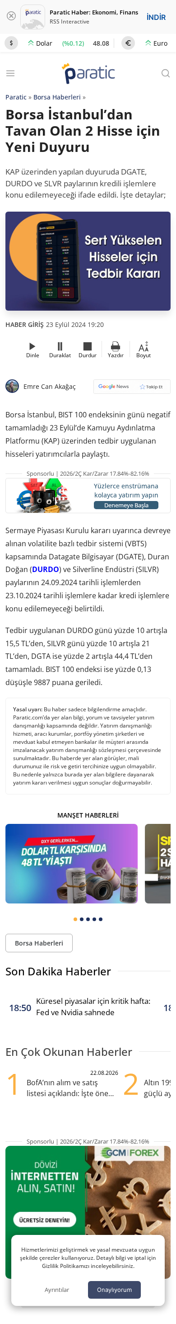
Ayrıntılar (57, 1290)
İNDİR (156, 17)
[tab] (75, 919)
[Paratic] (88, 74)
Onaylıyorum (114, 1289)
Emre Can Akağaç (49, 386)
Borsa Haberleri (57, 97)
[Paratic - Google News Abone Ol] (132, 389)
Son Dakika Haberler (58, 971)
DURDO (45, 569)
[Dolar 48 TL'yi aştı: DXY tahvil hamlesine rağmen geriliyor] (71, 863)
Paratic (16, 97)
